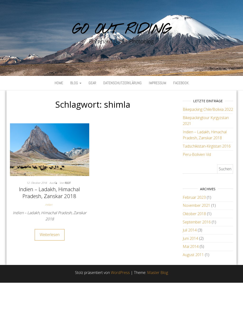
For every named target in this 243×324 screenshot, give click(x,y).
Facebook (181, 82)
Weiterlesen (50, 234)
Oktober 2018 (194, 213)
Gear (92, 82)
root (68, 183)
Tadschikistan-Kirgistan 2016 (207, 146)
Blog (74, 82)
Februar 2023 (194, 197)
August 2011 (193, 254)
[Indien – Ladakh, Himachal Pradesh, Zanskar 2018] (49, 149)
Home (59, 82)
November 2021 (196, 205)
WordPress (120, 272)
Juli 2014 (190, 230)
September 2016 (197, 222)
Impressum (157, 82)
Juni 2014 (190, 238)
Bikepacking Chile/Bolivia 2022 (208, 109)
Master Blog (157, 272)
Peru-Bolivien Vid (197, 154)
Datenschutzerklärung (122, 82)
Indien (48, 204)
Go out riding (121, 29)
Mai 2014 (191, 246)
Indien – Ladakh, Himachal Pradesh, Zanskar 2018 (49, 192)
